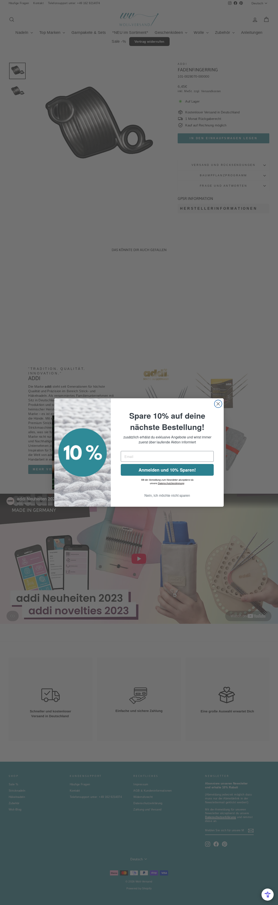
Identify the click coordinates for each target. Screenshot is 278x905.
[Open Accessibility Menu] (267, 895)
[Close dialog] (218, 404)
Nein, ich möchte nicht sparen (167, 495)
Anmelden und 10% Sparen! (167, 470)
